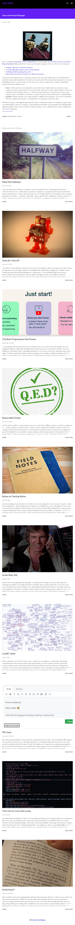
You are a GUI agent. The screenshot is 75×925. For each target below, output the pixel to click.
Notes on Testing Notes (14, 496)
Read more (69, 201)
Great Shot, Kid (9, 575)
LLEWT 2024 (8, 653)
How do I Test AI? (11, 260)
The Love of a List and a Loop (16, 811)
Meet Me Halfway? (11, 182)
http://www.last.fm (9, 111)
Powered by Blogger (39, 920)
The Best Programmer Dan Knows (19, 339)
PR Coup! (7, 732)
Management (11, 116)
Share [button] (68, 116)
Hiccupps (7, 3)
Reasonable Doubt (11, 417)
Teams (19, 116)
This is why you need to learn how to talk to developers (25, 74)
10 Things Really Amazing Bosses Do (18, 72)
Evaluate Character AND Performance (19, 67)
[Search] (67, 3)
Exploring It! (8, 889)
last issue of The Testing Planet (26, 62)
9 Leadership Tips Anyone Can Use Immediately (22, 70)
